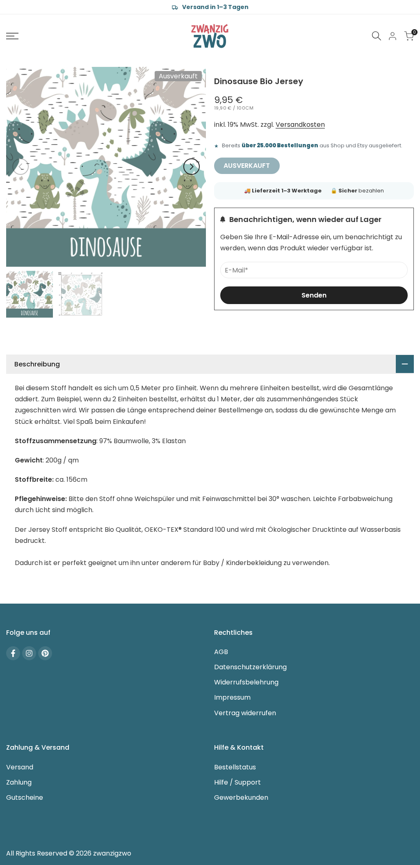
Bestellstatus (235, 767)
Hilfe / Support (237, 782)
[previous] (20, 166)
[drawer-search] (376, 36)
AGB (221, 652)
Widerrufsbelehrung (246, 682)
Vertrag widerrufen (245, 713)
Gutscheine (24, 797)
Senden (313, 295)
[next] (191, 166)
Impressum (232, 697)
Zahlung (19, 782)
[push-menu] (12, 36)
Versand (19, 767)
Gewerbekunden (241, 797)
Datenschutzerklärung (250, 667)
